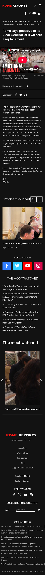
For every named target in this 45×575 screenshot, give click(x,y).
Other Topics (14, 21)
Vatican (26, 78)
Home (5, 21)
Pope (23, 75)
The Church (17, 78)
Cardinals (17, 75)
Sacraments (7, 78)
